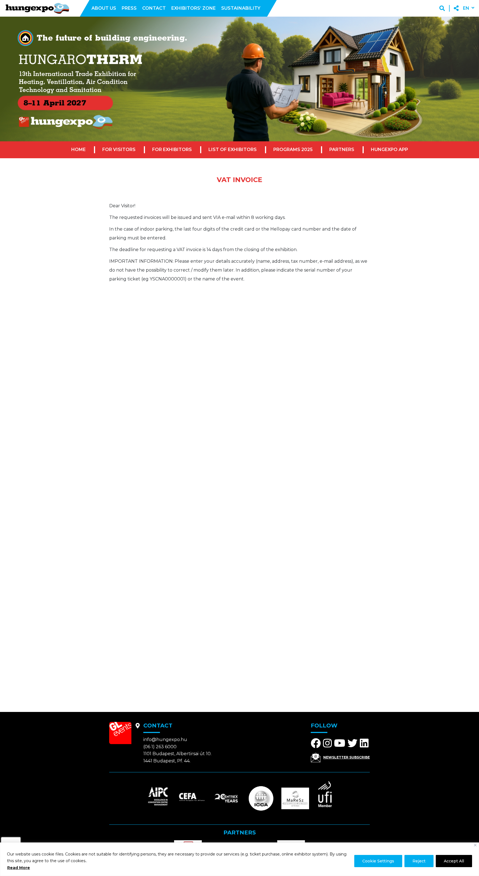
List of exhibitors (232, 149)
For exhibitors (172, 149)
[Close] (475, 845)
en (466, 8)
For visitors (119, 149)
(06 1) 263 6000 (160, 746)
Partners (341, 149)
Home (78, 149)
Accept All (454, 861)
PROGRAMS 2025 (293, 149)
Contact (154, 8)
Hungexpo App (389, 149)
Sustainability (240, 8)
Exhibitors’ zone (193, 8)
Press (129, 8)
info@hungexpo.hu (165, 739)
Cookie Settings (378, 861)
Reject (419, 861)
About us (103, 8)
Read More (18, 867)
